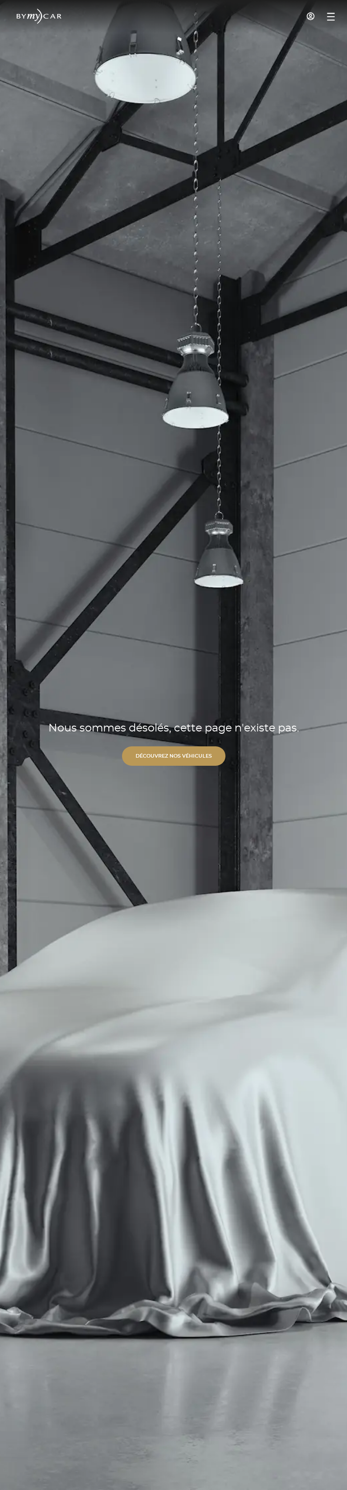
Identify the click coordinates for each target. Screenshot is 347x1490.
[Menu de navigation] (331, 16)
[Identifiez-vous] (311, 16)
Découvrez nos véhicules (174, 756)
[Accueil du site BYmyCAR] (39, 16)
